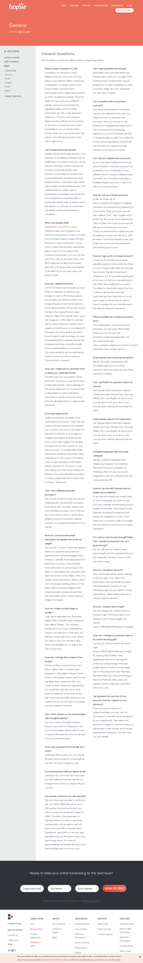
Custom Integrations (35, 936)
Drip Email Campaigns (125, 939)
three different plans (67, 227)
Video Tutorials (11, 62)
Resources (117, 5)
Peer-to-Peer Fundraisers (125, 931)
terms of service (91, 901)
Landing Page (10, 70)
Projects (8, 82)
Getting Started (12, 58)
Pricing (87, 5)
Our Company (59, 924)
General (8, 74)
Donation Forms (127, 924)
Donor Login (125, 951)
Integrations (101, 5)
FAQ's (6, 66)
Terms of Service (82, 942)
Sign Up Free (124, 10)
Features (74, 5)
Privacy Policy (81, 948)
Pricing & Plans (36, 929)
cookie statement (55, 960)
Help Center (102, 924)
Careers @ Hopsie (57, 931)
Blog (55, 937)
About (56, 918)
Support (102, 918)
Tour (63, 5)
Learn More (36, 918)
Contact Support (12, 96)
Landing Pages (126, 946)
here (81, 304)
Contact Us (13, 935)
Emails (7, 78)
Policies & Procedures (80, 936)
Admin (7, 91)
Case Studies (81, 929)
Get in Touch (15, 930)
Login (129, 5)
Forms (7, 87)
